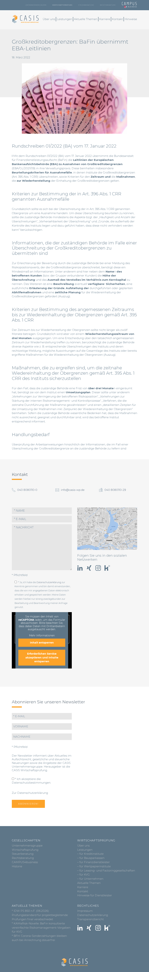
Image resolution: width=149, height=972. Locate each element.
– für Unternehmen (90, 878)
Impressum (85, 911)
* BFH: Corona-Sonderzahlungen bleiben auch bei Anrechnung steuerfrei (39, 938)
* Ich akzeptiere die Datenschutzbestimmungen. (31, 780)
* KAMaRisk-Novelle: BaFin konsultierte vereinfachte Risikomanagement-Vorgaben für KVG (41, 928)
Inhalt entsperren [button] (42, 642)
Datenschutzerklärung (49, 582)
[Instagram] (98, 568)
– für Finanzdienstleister (93, 862)
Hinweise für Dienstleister (94, 895)
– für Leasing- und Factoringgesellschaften (106, 870)
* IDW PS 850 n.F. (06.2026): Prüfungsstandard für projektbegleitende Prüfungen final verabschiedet (40, 915)
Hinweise (131, 19)
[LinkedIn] (80, 568)
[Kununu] (107, 568)
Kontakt (117, 19)
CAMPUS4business (25, 862)
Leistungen (64, 19)
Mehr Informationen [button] (42, 635)
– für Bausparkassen (90, 858)
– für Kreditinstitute (90, 853)
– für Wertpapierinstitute (94, 866)
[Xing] (89, 568)
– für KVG (83, 874)
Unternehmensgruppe (36, 5)
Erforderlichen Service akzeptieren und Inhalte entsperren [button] (41, 657)
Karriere (104, 19)
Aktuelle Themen (85, 19)
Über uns (49, 19)
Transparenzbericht (90, 919)
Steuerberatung (86, 5)
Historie (17, 866)
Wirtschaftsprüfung (62, 5)
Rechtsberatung (108, 5)
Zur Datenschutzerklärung (30, 793)
